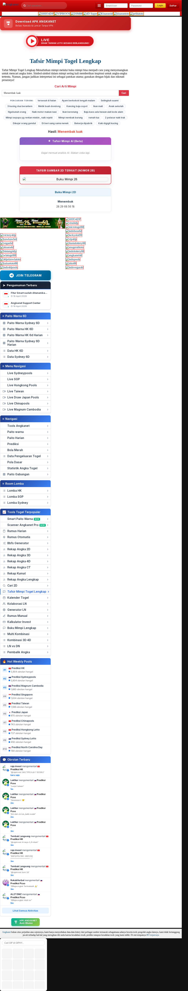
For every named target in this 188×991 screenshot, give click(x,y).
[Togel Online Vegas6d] (6, 243)
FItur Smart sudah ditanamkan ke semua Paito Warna (42, 292)
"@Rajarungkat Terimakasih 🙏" (24, 886)
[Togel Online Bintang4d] (8, 251)
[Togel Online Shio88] (71, 263)
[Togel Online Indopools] (73, 259)
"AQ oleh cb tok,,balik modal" (23, 814)
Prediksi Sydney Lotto (24, 738)
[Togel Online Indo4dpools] (9, 267)
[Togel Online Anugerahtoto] (75, 247)
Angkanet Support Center (25, 302)
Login (160, 5)
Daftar (173, 5)
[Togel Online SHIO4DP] (46, 13)
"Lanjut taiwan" (17, 786)
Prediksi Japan (20, 712)
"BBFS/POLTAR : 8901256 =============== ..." (21, 857)
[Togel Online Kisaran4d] (105, 13)
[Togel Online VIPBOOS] (62, 13)
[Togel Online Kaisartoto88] (9, 263)
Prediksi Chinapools (23, 720)
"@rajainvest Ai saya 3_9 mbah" (24, 842)
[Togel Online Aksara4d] (7, 247)
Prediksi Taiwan (20, 703)
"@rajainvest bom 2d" (19, 872)
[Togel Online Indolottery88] (75, 251)
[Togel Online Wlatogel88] (8, 255)
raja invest (16, 766)
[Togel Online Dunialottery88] (76, 243)
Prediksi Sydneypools (24, 676)
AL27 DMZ (16, 894)
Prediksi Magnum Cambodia (27, 685)
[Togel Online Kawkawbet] (8, 239)
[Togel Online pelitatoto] (137, 13)
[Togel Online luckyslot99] (74, 235)
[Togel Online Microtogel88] (75, 227)
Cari (124, 93)
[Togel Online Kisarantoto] (121, 13)
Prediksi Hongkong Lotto (26, 729)
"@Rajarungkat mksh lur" (21, 900)
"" (11, 828)
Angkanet (6, 932)
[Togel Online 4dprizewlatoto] (10, 259)
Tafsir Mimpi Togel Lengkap (65, 61)
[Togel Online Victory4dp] (8, 235)
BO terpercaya (153, 935)
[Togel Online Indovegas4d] (75, 267)
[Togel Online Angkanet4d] (74, 255)
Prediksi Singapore (22, 694)
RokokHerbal (17, 880)
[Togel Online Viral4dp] (72, 223)
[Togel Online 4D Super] (90, 13)
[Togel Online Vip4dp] (71, 239)
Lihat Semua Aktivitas (25, 910)
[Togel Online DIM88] (76, 13)
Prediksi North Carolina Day (27, 747)
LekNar (14, 780)
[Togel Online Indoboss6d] (74, 231)
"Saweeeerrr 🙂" (17, 800)
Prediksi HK (18, 668)
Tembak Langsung (20, 836)
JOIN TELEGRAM (29, 275)
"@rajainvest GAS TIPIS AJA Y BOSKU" (27, 772)
